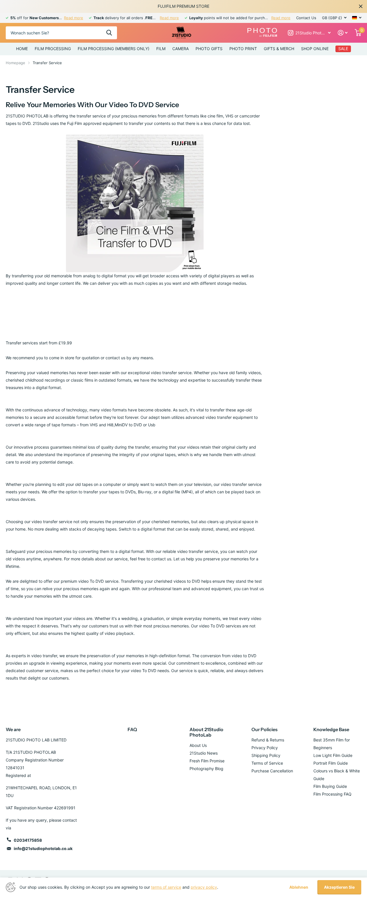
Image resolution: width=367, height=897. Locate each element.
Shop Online (315, 48)
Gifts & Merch (279, 48)
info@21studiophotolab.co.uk (43, 848)
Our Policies (264, 729)
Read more (73, 17)
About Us (198, 745)
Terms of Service (267, 763)
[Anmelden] (343, 32)
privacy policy (204, 887)
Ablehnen (298, 887)
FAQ (132, 729)
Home (22, 48)
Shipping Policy (265, 755)
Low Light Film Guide (332, 755)
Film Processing (53, 48)
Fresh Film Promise (207, 760)
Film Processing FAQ (332, 794)
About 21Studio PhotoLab (206, 732)
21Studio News (204, 753)
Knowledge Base (331, 729)
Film (160, 48)
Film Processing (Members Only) (113, 48)
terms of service (166, 887)
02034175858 (28, 840)
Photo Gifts (209, 48)
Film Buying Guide (330, 786)
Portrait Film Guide (330, 763)
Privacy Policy (264, 747)
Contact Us (306, 17)
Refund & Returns (267, 739)
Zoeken (109, 32)
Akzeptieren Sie (339, 887)
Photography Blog (206, 768)
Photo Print (243, 48)
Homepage (15, 62)
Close (360, 6)
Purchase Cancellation (272, 770)
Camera (180, 48)
